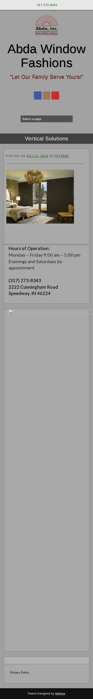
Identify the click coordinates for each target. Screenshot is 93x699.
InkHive (60, 693)
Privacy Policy (19, 672)
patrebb (62, 156)
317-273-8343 (47, 5)
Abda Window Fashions (46, 56)
